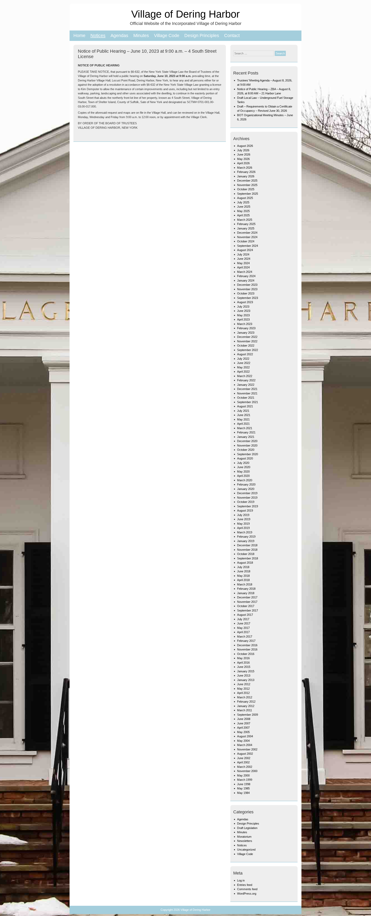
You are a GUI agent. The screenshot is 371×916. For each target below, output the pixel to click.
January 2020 (245, 489)
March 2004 (244, 745)
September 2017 (247, 610)
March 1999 (244, 779)
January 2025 (245, 228)
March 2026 (244, 167)
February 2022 (246, 380)
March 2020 (244, 480)
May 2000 (243, 775)
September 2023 (247, 297)
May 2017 (243, 627)
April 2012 (243, 692)
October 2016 (245, 653)
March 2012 (244, 697)
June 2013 (243, 675)
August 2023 (245, 302)
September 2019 (247, 506)
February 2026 (246, 171)
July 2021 (243, 410)
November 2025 (247, 185)
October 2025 (245, 189)
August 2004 (245, 736)
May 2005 (243, 732)
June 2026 (243, 154)
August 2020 (245, 458)
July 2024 (243, 254)
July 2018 (243, 567)
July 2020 (243, 462)
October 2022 (245, 345)
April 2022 (243, 371)
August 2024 (245, 250)
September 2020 (247, 454)
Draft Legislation (247, 828)
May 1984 (243, 792)
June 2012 (243, 684)
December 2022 (247, 336)
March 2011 (244, 710)
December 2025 (247, 180)
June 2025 (243, 206)
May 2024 (243, 263)
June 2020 (243, 467)
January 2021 (245, 436)
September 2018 (247, 558)
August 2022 (245, 354)
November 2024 (247, 237)
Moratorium (244, 836)
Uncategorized (246, 849)
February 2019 (246, 536)
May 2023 (243, 315)
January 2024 (245, 280)
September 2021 (247, 402)
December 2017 (247, 597)
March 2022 (244, 376)
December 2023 (247, 284)
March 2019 (244, 532)
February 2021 (246, 432)
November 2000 (247, 771)
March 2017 (244, 636)
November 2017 (247, 601)
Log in (241, 880)
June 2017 (243, 623)
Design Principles (201, 35)
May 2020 (243, 471)
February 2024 (246, 276)
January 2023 (245, 332)
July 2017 (243, 619)
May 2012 (243, 688)
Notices (98, 35)
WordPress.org (246, 893)
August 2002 (245, 753)
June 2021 (243, 415)
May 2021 (243, 419)
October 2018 (245, 554)
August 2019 (245, 510)
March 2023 (244, 324)
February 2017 (246, 640)
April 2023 (243, 319)
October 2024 (245, 241)
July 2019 (243, 515)
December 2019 (247, 493)
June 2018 (243, 571)
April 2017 (243, 632)
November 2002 (247, 749)
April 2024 (243, 267)
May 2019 (243, 523)
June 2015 (243, 666)
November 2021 (247, 393)
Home (79, 35)
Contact (232, 35)
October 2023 (245, 293)
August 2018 (245, 562)
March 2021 (244, 428)
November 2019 (247, 497)
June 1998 (243, 784)
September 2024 (247, 245)
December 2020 (247, 441)
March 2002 (244, 766)
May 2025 (243, 211)
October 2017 (245, 606)
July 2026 (243, 150)
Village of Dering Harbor (185, 14)
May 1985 (243, 788)
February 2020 (246, 484)
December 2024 (247, 232)
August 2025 (245, 198)
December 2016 (247, 645)
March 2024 (244, 271)
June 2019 (243, 519)
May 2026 (243, 159)
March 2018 (244, 584)
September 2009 (247, 714)
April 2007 (243, 727)
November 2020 (247, 445)
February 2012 (246, 701)
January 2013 (245, 680)
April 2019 (243, 527)
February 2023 (246, 328)
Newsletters (244, 840)
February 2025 (246, 224)
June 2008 (243, 719)
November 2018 (247, 549)
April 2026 (243, 163)
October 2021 (245, 397)
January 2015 (245, 671)
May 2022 (243, 367)
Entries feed (244, 884)
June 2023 (243, 310)
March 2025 (244, 219)
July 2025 (243, 202)
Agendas (119, 35)
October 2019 (245, 501)
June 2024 (243, 258)
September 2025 (247, 193)
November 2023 (247, 289)
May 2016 (243, 658)
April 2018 (243, 580)
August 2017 (245, 614)
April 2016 (243, 662)
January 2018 (245, 593)
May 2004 (243, 740)
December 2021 (247, 389)
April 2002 (243, 762)
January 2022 (245, 384)
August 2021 (245, 406)
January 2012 (245, 706)
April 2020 (243, 475)
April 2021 (243, 423)
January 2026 (245, 176)
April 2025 (243, 215)
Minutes (141, 35)
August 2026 (245, 145)
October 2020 (245, 449)
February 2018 (246, 588)
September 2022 (247, 350)
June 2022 (243, 363)
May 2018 (243, 575)
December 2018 (247, 545)
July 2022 (243, 358)
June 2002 (243, 758)
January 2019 (245, 541)
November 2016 (247, 649)
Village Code (166, 35)
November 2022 (247, 341)
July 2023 (243, 306)
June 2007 (243, 723)
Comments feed (247, 889)
